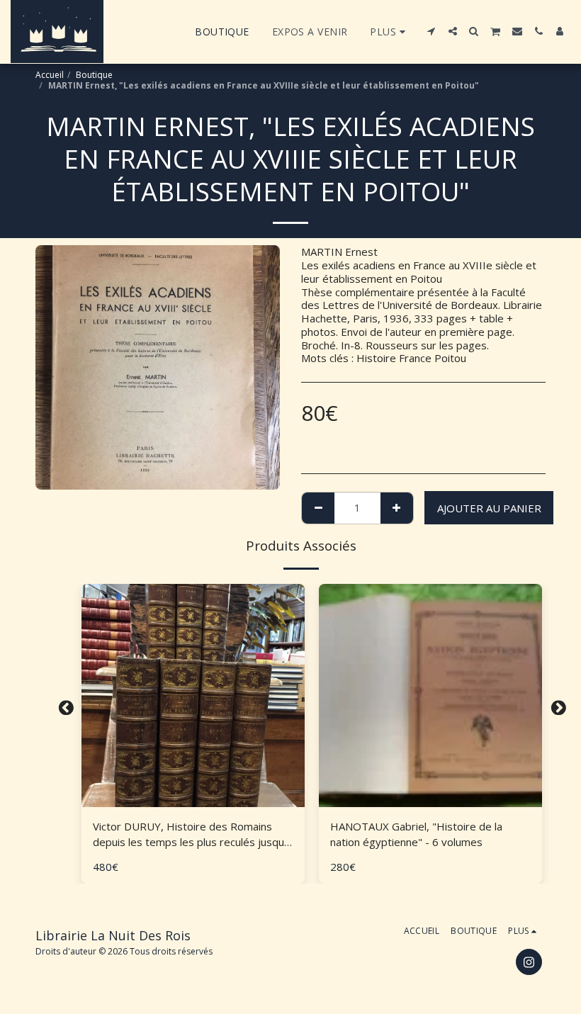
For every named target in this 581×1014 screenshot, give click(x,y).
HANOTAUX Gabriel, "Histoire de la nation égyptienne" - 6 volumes (416, 834)
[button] (431, 31)
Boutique (94, 75)
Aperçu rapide (193, 801)
